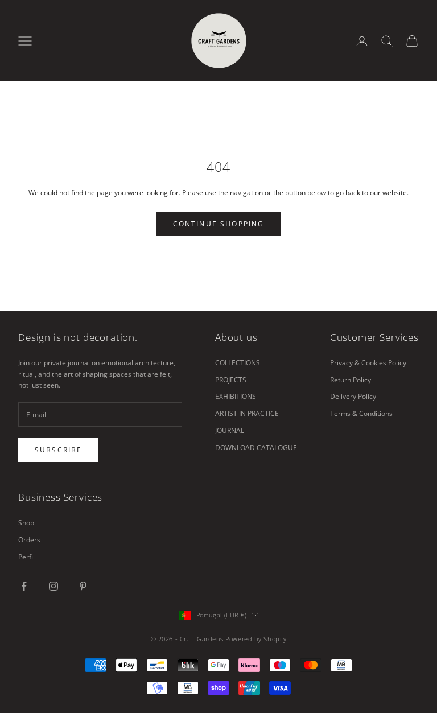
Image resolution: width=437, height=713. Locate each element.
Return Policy (350, 380)
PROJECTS (230, 380)
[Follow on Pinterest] (83, 586)
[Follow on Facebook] (24, 586)
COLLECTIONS (237, 363)
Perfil (26, 557)
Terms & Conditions (361, 413)
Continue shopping (219, 224)
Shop (26, 522)
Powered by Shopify (255, 638)
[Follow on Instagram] (53, 586)
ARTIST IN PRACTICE (247, 413)
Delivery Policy (353, 396)
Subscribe (58, 450)
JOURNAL (229, 430)
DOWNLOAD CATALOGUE (256, 447)
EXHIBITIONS (235, 396)
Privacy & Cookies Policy (368, 363)
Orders (29, 540)
